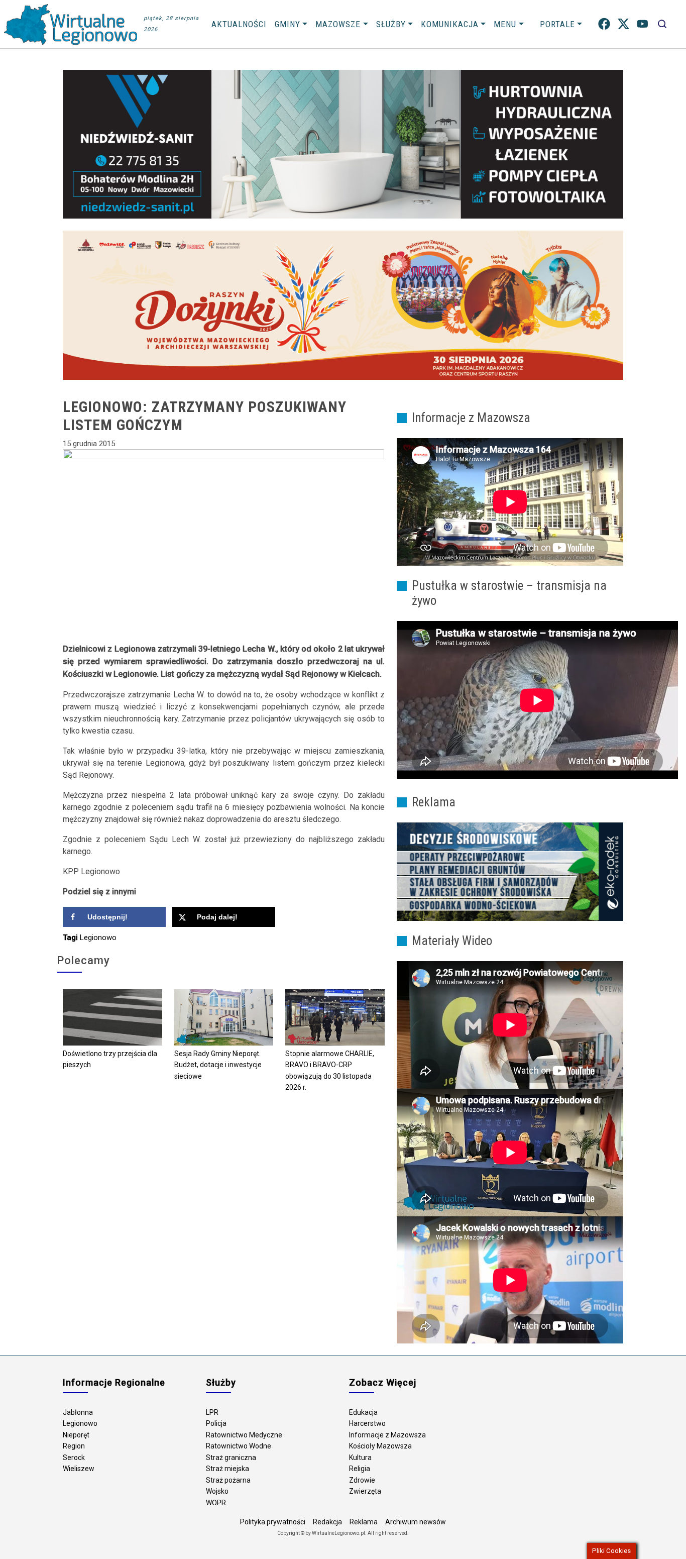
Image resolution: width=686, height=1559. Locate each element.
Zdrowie (362, 1480)
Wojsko (217, 1491)
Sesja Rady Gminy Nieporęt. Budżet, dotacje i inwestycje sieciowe (218, 1065)
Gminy (287, 24)
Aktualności (239, 24)
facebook (604, 24)
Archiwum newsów (415, 1522)
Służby (391, 24)
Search (662, 24)
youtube (642, 24)
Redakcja (327, 1522)
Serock (74, 1457)
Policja (216, 1423)
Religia (359, 1469)
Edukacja (363, 1412)
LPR (212, 1412)
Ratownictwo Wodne (238, 1446)
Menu (505, 24)
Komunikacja (450, 24)
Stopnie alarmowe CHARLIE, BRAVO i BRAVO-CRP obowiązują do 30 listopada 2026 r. (329, 1071)
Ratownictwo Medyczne (244, 1435)
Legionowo (98, 937)
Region (74, 1446)
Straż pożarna (228, 1480)
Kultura (360, 1457)
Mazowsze (338, 24)
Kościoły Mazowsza (380, 1446)
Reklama (364, 1522)
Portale (557, 24)
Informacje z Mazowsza (387, 1435)
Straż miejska (227, 1469)
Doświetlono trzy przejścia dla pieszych (110, 1059)
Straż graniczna (231, 1457)
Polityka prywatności (272, 1522)
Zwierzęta (365, 1491)
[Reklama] (510, 871)
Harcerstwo (367, 1423)
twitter (623, 24)
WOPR (216, 1503)
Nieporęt (76, 1435)
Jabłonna (78, 1412)
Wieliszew (78, 1469)
